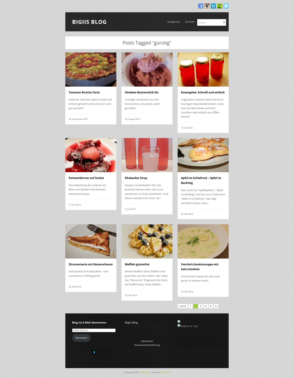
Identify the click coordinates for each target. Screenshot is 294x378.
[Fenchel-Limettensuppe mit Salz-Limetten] (203, 241)
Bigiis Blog (89, 21)
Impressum (147, 341)
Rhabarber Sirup (136, 178)
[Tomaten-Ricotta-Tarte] (90, 69)
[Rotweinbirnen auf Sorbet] (90, 155)
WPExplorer (165, 372)
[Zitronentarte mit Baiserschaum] (90, 241)
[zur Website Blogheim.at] (188, 326)
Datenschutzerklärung (147, 344)
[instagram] (207, 6)
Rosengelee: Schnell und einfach (203, 92)
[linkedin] (213, 6)
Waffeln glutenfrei (137, 264)
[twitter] (226, 6)
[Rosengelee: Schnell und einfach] (203, 69)
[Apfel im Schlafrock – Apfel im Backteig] (203, 155)
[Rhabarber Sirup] (147, 155)
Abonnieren (81, 337)
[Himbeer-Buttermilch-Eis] (147, 69)
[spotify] (219, 6)
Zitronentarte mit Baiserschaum (91, 264)
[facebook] (200, 6)
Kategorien (173, 21)
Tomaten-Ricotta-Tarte (84, 92)
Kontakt (190, 21)
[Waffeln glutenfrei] (147, 241)
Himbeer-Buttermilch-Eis (141, 92)
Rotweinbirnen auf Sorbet (86, 178)
